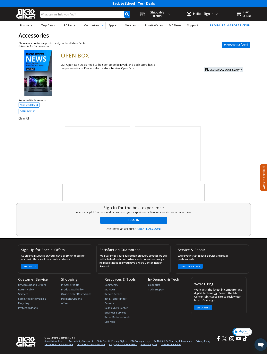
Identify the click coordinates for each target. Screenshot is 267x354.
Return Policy (26, 289)
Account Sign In (149, 344)
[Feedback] (263, 177)
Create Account (149, 229)
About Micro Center (55, 341)
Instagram (231, 338)
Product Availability (72, 289)
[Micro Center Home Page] (26, 12)
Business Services (115, 312)
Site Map (110, 321)
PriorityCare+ (154, 25)
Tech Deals (146, 4)
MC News (175, 25)
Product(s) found (236, 44)
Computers (91, 25)
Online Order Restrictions (76, 294)
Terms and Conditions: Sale (91, 344)
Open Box (27, 111)
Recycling (23, 303)
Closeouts (154, 285)
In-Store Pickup (70, 285)
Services (130, 25)
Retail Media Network (117, 317)
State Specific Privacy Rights (111, 341)
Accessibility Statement (81, 341)
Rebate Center (113, 294)
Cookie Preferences (171, 344)
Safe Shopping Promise (32, 298)
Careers (109, 303)
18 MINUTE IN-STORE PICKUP (230, 25)
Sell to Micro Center (116, 308)
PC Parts (69, 25)
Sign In (134, 220)
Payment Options (71, 298)
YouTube (238, 338)
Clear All (24, 118)
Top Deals (48, 25)
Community (111, 285)
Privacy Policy (203, 341)
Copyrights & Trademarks (123, 344)
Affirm (64, 303)
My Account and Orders (32, 285)
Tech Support (156, 289)
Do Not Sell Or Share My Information (173, 341)
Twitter (225, 338)
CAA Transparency (140, 341)
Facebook (218, 338)
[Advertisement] (98, 154)
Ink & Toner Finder (115, 298)
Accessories (29, 105)
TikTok (244, 338)
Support (192, 25)
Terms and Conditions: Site (59, 344)
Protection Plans (28, 308)
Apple (112, 25)
